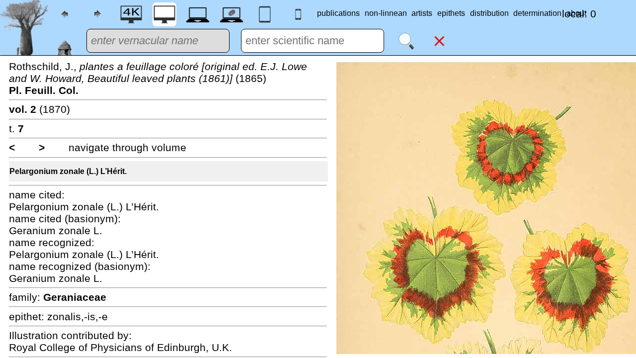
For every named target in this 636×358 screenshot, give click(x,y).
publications (338, 13)
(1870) (39, 109)
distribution (489, 13)
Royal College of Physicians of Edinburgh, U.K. (120, 347)
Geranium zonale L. (55, 230)
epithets (451, 13)
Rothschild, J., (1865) (158, 78)
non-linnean (386, 13)
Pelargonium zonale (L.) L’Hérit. (68, 171)
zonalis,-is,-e (77, 316)
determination (537, 13)
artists (421, 13)
